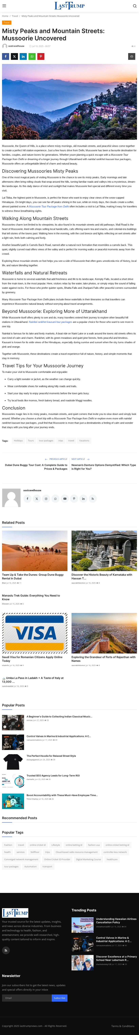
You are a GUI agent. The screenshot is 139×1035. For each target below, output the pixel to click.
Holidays (18, 440)
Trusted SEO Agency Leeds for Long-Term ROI (53, 775)
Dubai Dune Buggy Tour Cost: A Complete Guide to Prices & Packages (36, 466)
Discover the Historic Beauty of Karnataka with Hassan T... (102, 576)
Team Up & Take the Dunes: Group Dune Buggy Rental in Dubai (33, 576)
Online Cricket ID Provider (57, 859)
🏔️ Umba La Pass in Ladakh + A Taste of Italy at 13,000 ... (33, 679)
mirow (30, 720)
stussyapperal (33, 759)
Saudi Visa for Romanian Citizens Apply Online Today (32, 658)
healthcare (112, 859)
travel (71, 440)
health (7, 852)
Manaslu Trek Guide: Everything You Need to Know (31, 597)
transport (47, 866)
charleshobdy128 (103, 964)
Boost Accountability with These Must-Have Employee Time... (62, 795)
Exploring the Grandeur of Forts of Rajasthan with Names (104, 658)
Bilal (4, 583)
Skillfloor (35, 852)
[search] (135, 6)
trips (60, 440)
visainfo (5, 665)
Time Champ (32, 799)
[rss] (6, 950)
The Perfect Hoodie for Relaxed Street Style (51, 755)
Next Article (78, 459)
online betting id (74, 844)
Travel (15, 15)
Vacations (84, 440)
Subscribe (59, 998)
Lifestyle (56, 844)
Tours (31, 440)
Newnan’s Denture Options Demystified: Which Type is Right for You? (104, 466)
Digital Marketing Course (88, 859)
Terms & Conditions (122, 1026)
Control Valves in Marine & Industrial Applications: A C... (59, 736)
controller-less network (115, 852)
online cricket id (38, 844)
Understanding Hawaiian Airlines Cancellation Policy (116, 920)
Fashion (8, 844)
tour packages (46, 440)
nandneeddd (7, 686)
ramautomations (34, 740)
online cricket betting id (117, 844)
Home (5, 15)
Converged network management (21, 859)
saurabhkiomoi (78, 583)
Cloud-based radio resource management (77, 852)
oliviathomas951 (103, 926)
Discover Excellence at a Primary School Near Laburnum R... (116, 958)
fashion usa (94, 844)
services (21, 852)
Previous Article (58, 459)
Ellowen (5, 603)
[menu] (4, 6)
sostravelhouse (32, 490)
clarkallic (30, 779)
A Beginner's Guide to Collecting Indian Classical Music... (59, 716)
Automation (30, 866)
